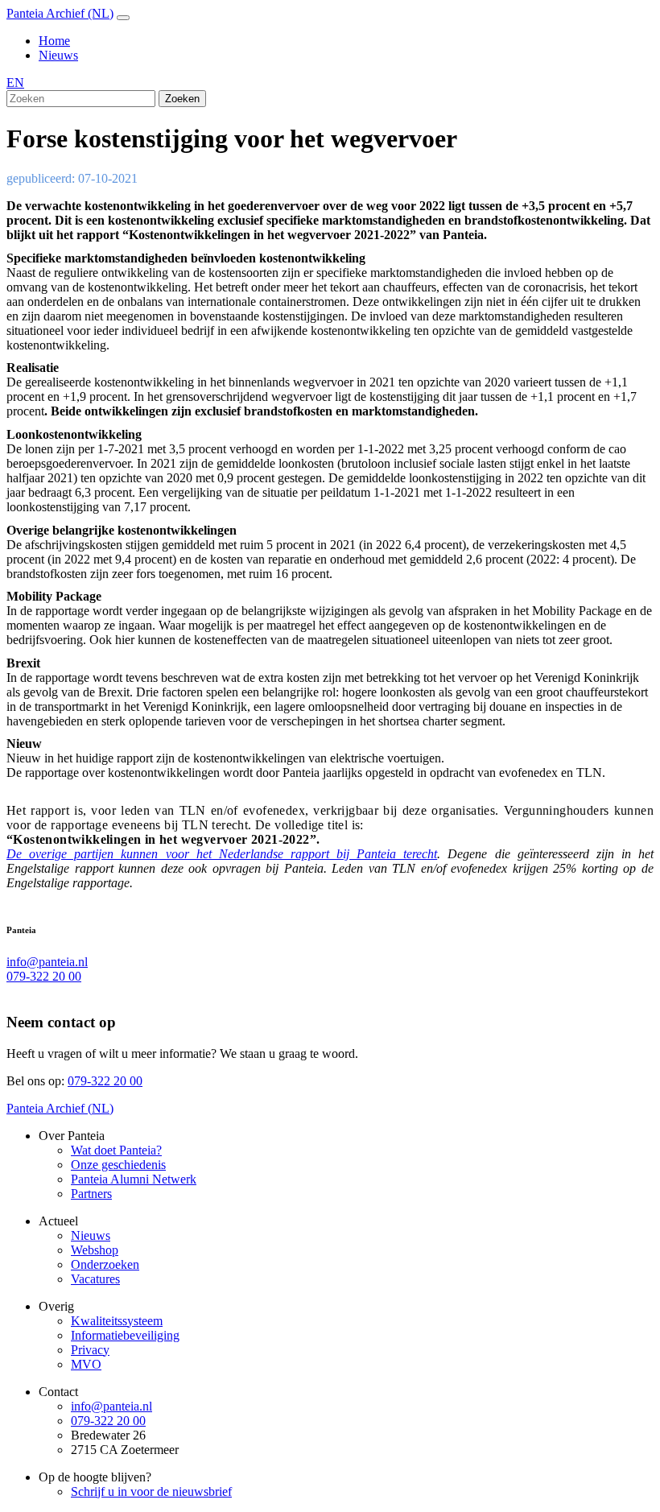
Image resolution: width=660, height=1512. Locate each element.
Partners (91, 1193)
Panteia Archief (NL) (59, 13)
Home (54, 41)
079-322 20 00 (43, 976)
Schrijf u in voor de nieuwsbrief (151, 1491)
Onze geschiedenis (118, 1164)
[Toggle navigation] (123, 17)
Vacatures (95, 1279)
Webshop (94, 1250)
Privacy (90, 1350)
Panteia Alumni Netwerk (133, 1179)
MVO (86, 1364)
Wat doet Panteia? (116, 1150)
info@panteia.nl (47, 962)
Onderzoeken (105, 1264)
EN (15, 82)
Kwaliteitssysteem (117, 1321)
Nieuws (58, 55)
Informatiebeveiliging (125, 1335)
